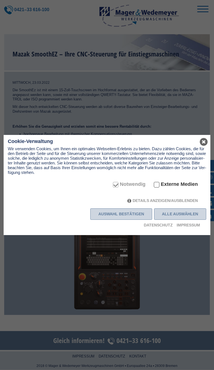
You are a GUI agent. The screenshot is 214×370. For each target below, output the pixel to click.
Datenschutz (158, 225)
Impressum (188, 225)
